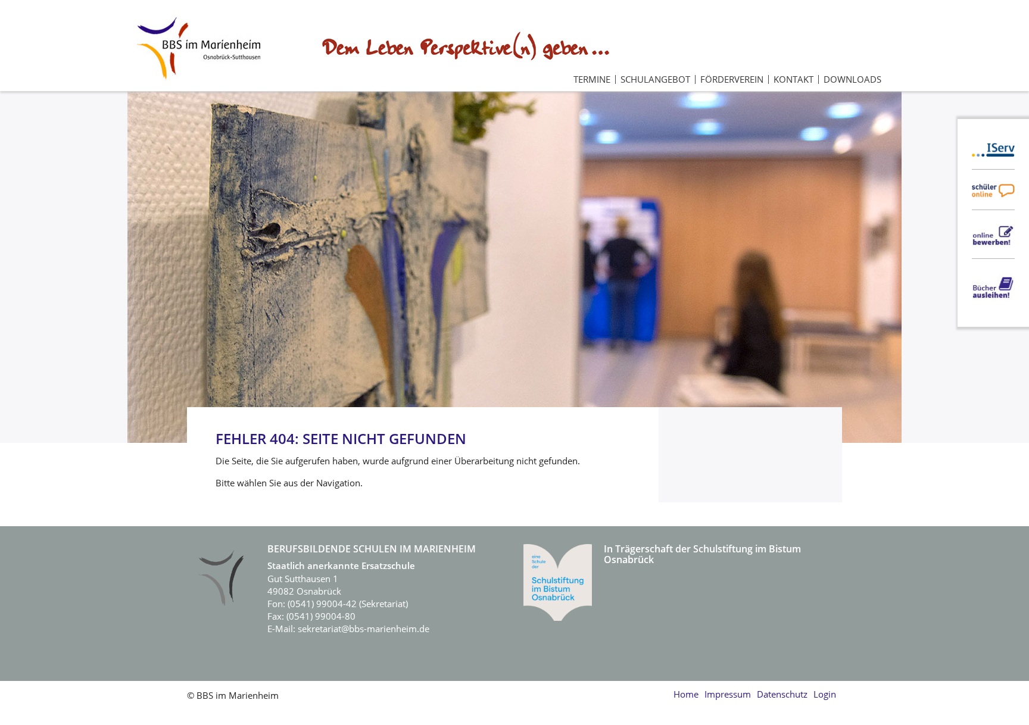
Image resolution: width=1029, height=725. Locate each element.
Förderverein (731, 79)
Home (686, 694)
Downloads (852, 79)
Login (824, 694)
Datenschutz (782, 694)
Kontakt (793, 79)
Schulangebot (655, 79)
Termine (591, 79)
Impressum (727, 694)
